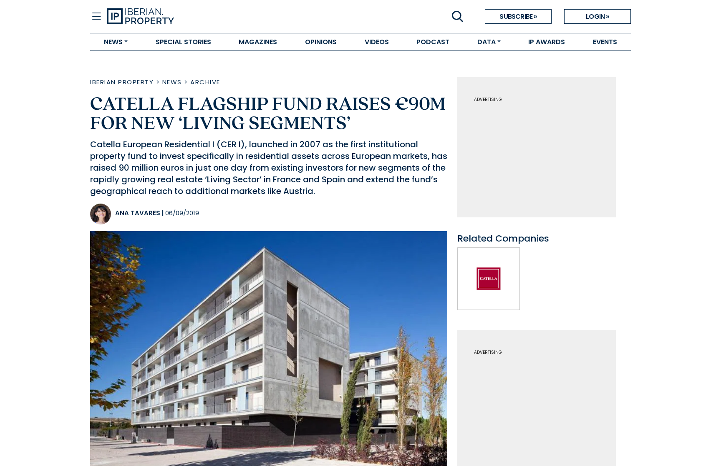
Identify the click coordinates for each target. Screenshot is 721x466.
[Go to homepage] (233, 16)
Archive (205, 82)
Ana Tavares (137, 213)
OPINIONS (321, 42)
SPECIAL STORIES (183, 42)
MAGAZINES (258, 42)
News (172, 82)
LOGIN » (597, 16)
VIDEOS (377, 42)
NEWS (113, 42)
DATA (486, 42)
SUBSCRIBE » (518, 16)
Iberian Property (122, 82)
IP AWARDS (546, 42)
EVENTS (605, 42)
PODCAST (432, 42)
